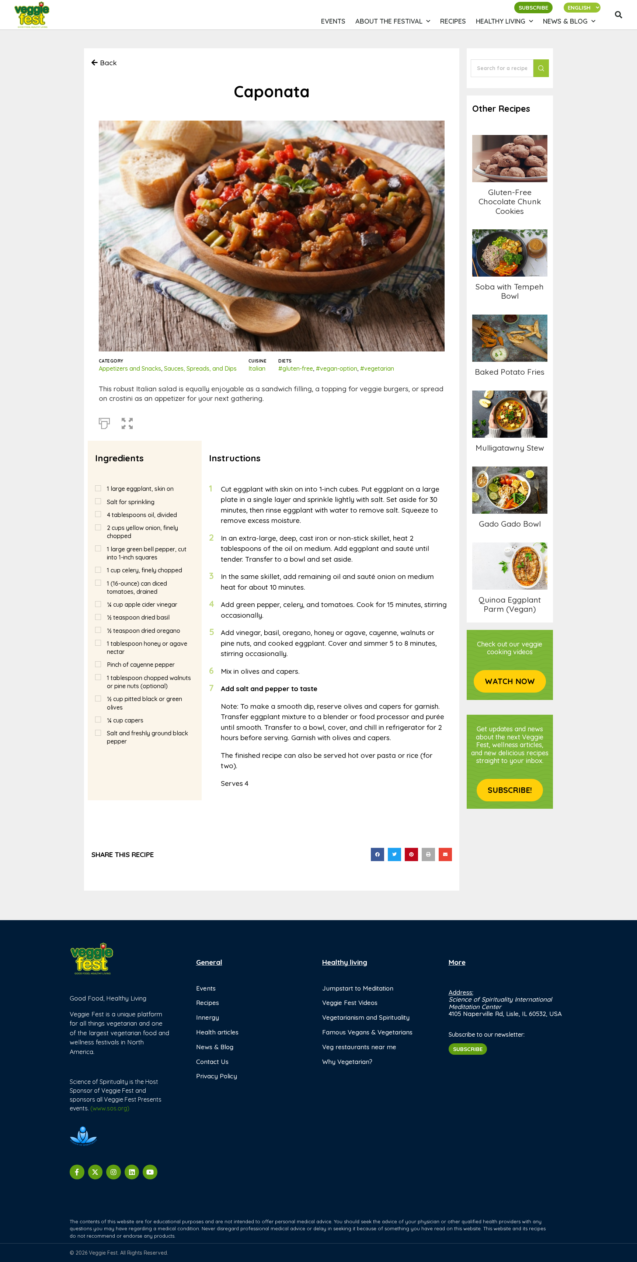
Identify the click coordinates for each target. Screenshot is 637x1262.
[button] (618, 14)
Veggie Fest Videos (349, 1002)
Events (333, 21)
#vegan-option (336, 368)
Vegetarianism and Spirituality (366, 1017)
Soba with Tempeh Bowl (510, 291)
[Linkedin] (132, 1172)
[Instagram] (113, 1172)
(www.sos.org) (109, 1108)
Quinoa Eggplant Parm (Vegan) (509, 604)
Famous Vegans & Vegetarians (367, 1032)
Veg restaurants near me (359, 1047)
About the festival (388, 21)
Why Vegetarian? (347, 1061)
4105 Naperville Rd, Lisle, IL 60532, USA (505, 1013)
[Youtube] (150, 1172)
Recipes (453, 21)
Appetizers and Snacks (130, 368)
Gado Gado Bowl (510, 490)
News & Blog (565, 21)
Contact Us (212, 1061)
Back (108, 62)
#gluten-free (295, 368)
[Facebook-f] (77, 1172)
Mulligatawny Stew (509, 414)
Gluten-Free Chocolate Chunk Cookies (509, 158)
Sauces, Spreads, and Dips (200, 368)
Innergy (207, 1017)
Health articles (217, 1032)
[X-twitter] (95, 1172)
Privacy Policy (216, 1076)
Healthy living (500, 21)
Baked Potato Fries (510, 338)
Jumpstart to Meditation (357, 988)
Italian (256, 368)
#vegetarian (377, 368)
